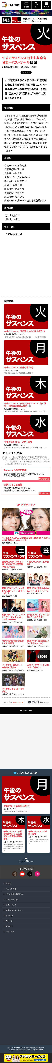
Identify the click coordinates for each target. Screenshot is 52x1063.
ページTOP (27, 710)
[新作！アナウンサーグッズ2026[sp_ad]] (26, 1061)
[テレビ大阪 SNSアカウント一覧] (13, 703)
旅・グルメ (9, 915)
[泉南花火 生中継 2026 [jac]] (26, 13)
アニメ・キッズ (11, 905)
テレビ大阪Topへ (26, 861)
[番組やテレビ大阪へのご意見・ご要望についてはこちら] (38, 703)
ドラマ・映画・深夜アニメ (15, 894)
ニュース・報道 (11, 889)
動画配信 (9, 926)
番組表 (8, 883)
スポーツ (9, 921)
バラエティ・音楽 (12, 899)
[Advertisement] (26, 268)
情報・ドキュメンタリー (14, 910)
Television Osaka (22, 1050)
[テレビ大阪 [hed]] (11, 5)
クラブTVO (10, 932)
